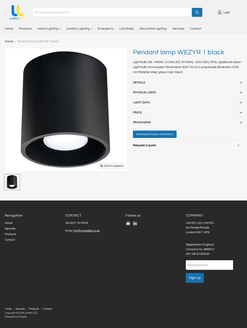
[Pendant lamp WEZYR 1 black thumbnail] (12, 182)
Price (137, 112)
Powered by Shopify (16, 316)
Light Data (141, 102)
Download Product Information (154, 134)
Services (178, 28)
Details (139, 82)
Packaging (142, 122)
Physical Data (144, 92)
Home (9, 28)
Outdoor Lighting (78, 28)
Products (25, 28)
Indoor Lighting (48, 28)
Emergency (105, 28)
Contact (195, 28)
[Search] (197, 12)
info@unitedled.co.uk (87, 230)
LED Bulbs (126, 28)
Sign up (195, 278)
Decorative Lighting (153, 28)
